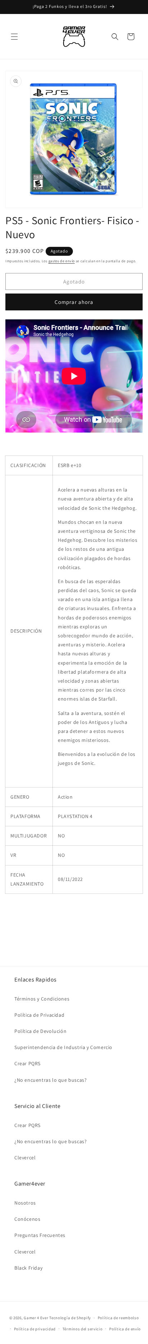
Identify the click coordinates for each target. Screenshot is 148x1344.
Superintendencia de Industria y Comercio (63, 1047)
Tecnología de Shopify (70, 1317)
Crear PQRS (27, 1063)
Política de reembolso (118, 1317)
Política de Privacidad (39, 1015)
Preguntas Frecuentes (39, 1235)
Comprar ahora (74, 302)
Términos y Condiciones (41, 999)
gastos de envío (61, 261)
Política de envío (125, 1328)
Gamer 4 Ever (36, 1317)
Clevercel (25, 1157)
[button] (14, 37)
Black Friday (28, 1268)
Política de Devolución (40, 1031)
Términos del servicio (83, 1328)
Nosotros (25, 1203)
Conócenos (27, 1219)
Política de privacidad (35, 1328)
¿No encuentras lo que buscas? (50, 1080)
